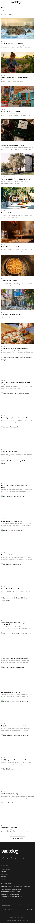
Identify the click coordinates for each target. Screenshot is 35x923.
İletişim (14, 920)
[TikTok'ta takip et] (23, 858)
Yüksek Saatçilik (5, 869)
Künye (19, 920)
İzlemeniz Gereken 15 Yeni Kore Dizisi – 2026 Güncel (15, 886)
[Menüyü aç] (3, 2)
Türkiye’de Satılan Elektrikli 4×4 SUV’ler (11, 896)
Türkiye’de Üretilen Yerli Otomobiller (11, 889)
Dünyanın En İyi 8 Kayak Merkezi (10, 894)
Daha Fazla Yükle (17, 838)
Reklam (9, 920)
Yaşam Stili (4, 871)
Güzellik (3, 879)
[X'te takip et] (7, 858)
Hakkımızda (25, 920)
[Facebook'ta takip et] (11, 858)
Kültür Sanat (4, 874)
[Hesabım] (32, 2)
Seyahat (3, 876)
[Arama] (28, 2)
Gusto (3, 41)
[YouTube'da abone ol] (19, 858)
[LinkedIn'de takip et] (15, 858)
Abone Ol (29, 909)
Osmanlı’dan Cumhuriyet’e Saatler (10, 891)
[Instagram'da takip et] (3, 858)
